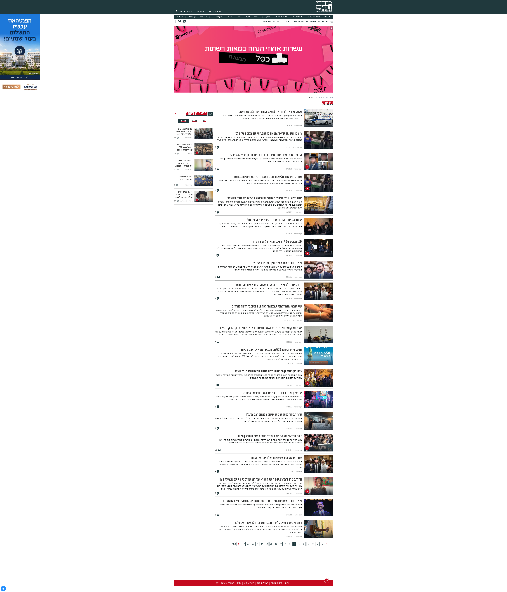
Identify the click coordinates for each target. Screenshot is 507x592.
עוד (217, 583)
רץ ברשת (192, 16)
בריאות (257, 16)
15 (258, 543)
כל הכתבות (323, 21)
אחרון (233, 543)
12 (271, 543)
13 (267, 543)
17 (248, 543)
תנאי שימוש (249, 583)
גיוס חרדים (311, 21)
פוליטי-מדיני (298, 16)
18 (244, 543)
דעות (247, 16)
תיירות (230, 16)
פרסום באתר (276, 583)
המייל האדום (186, 11)
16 (253, 543)
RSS (239, 583)
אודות (287, 583)
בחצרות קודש (314, 16)
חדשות (327, 16)
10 (281, 543)
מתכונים (203, 16)
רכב (239, 16)
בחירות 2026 (298, 21)
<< (331, 543)
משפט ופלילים (281, 16)
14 (262, 543)
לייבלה (276, 21)
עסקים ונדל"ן (217, 16)
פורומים (180, 16)
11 (276, 543)
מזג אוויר (266, 21)
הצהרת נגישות (227, 583)
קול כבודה (285, 21)
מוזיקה (268, 16)
